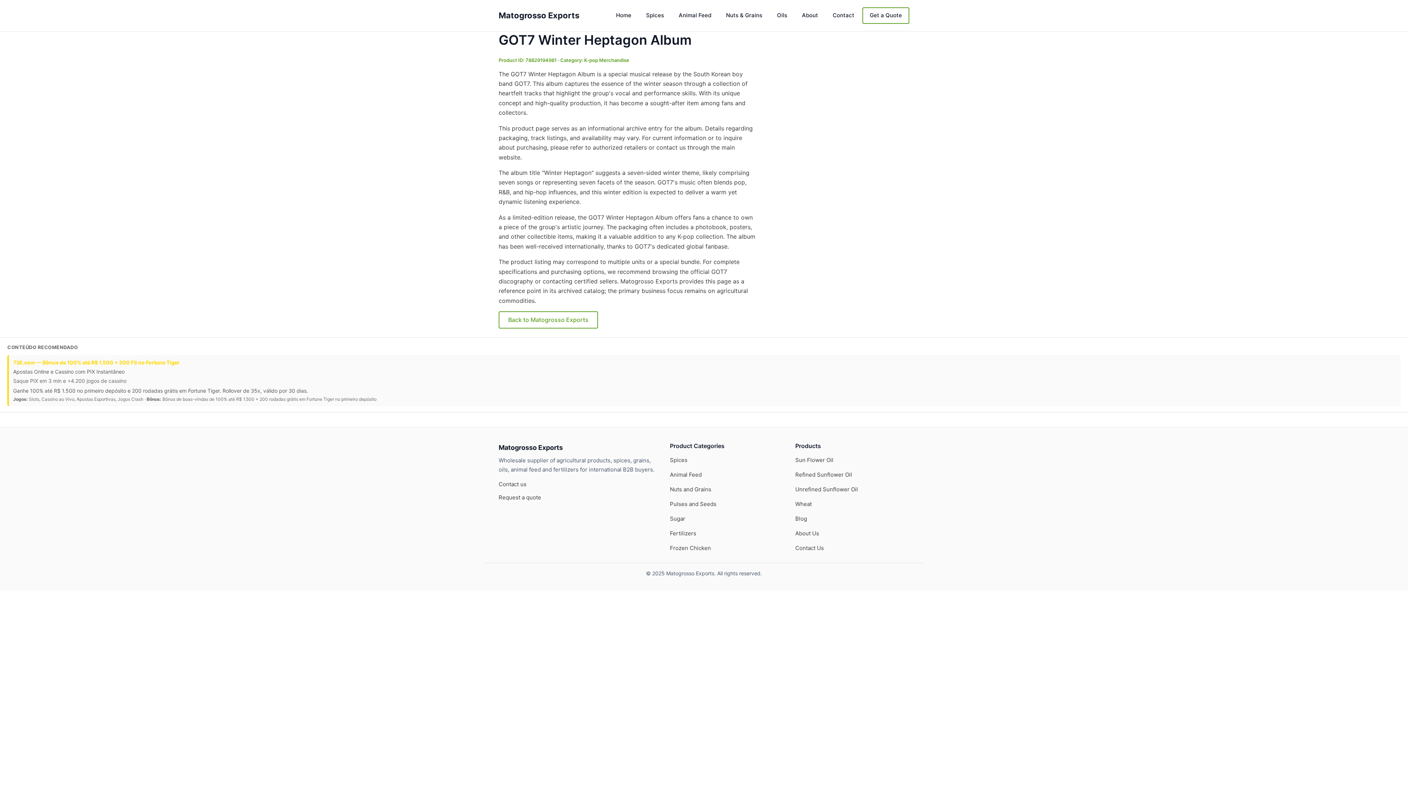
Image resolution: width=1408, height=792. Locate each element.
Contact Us (809, 547)
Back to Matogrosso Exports (548, 319)
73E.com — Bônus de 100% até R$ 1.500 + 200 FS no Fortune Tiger (96, 362)
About (810, 15)
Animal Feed (695, 15)
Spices (655, 15)
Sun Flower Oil (814, 459)
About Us (807, 533)
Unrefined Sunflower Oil (826, 489)
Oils (782, 15)
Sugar (677, 518)
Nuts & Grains (744, 15)
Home (623, 15)
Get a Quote (886, 15)
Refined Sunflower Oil (823, 474)
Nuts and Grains (690, 489)
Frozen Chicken (690, 547)
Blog (801, 518)
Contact (843, 15)
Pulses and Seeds (693, 503)
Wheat (803, 503)
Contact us (513, 484)
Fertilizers (683, 533)
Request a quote (520, 497)
